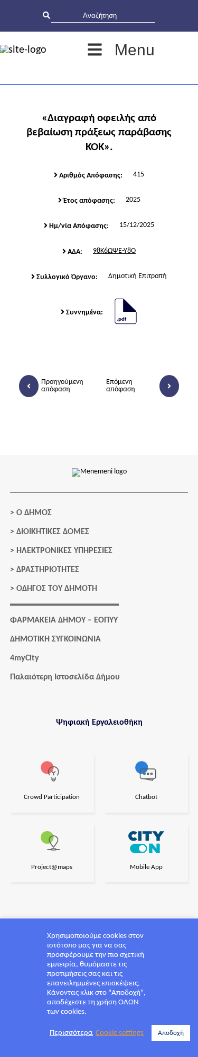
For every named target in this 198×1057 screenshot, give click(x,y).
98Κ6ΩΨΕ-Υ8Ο (114, 251)
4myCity (24, 658)
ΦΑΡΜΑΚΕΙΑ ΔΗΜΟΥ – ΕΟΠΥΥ (64, 620)
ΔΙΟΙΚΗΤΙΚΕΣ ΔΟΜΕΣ (52, 532)
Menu (135, 49)
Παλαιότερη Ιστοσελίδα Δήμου (65, 677)
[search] (103, 15)
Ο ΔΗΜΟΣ (34, 513)
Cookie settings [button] (120, 1033)
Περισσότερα (71, 1033)
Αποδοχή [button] (171, 1033)
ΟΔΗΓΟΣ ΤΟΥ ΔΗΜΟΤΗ (56, 589)
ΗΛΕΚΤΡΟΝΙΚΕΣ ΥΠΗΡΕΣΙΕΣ (64, 551)
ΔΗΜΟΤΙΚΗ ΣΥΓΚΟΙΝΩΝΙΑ (55, 639)
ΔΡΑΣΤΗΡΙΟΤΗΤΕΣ (47, 570)
